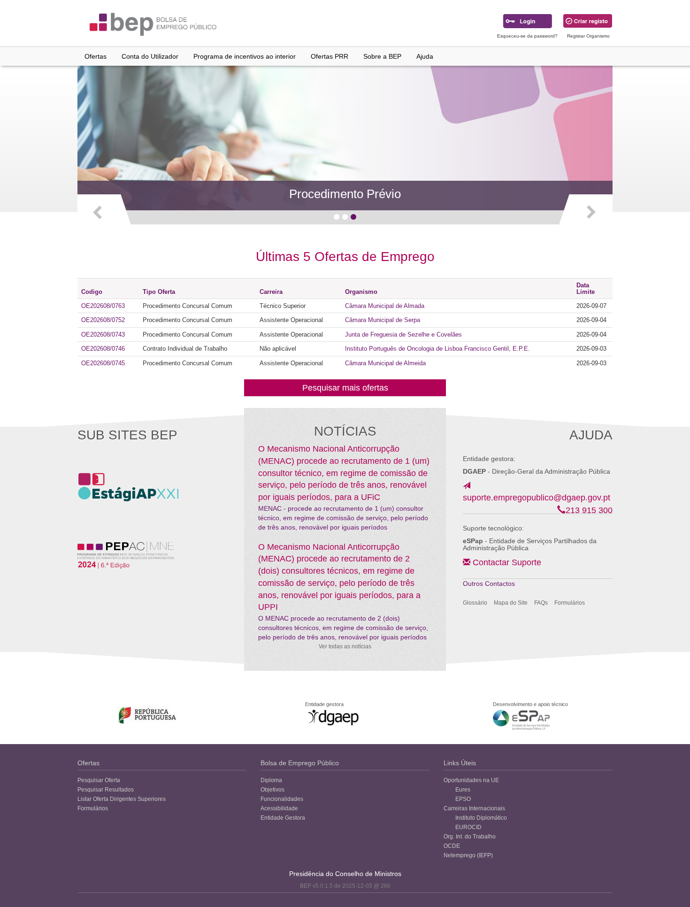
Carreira (271, 291)
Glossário (475, 603)
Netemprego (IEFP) (468, 855)
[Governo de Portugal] (147, 715)
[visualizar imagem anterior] (104, 211)
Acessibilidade (279, 808)
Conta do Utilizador (150, 56)
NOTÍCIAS (345, 431)
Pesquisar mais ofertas (345, 387)
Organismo (361, 291)
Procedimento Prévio (345, 194)
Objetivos (272, 789)
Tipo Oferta (159, 291)
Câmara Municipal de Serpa (382, 319)
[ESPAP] (521, 720)
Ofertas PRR (329, 56)
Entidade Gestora (283, 818)
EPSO (463, 799)
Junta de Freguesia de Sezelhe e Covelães (403, 334)
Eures (462, 789)
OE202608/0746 (103, 348)
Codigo (91, 291)
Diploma (271, 780)
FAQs (541, 603)
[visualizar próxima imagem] (585, 211)
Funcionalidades (282, 799)
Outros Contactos (489, 583)
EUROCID (468, 827)
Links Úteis (460, 763)
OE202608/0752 (103, 319)
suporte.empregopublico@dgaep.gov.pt (536, 497)
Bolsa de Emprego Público (300, 763)
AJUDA (591, 435)
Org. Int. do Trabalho (470, 836)
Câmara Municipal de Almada (384, 305)
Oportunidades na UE (471, 780)
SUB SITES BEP (127, 435)
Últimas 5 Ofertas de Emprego (345, 256)
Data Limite (585, 288)
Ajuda (424, 56)
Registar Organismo (588, 35)
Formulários (569, 603)
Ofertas (95, 56)
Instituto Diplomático (481, 818)
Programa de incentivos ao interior (244, 56)
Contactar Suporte (507, 562)
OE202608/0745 (103, 363)
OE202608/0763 (103, 305)
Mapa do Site (511, 603)
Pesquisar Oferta (98, 780)
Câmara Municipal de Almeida (385, 363)
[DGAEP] (333, 717)
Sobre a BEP (382, 56)
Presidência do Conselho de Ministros (345, 873)
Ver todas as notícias (345, 646)
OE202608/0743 (103, 334)
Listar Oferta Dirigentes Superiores (121, 799)
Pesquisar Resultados (105, 789)
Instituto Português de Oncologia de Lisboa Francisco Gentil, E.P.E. (437, 348)
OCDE (452, 846)
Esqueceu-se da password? (527, 35)
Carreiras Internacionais (474, 808)
